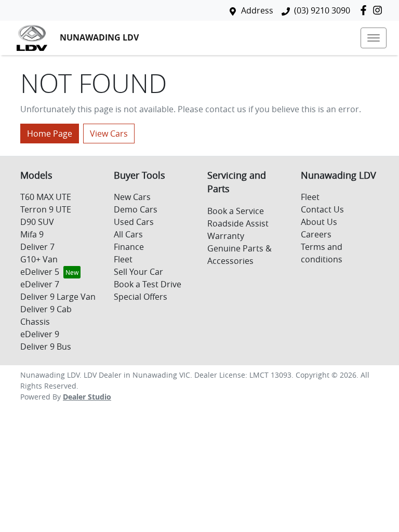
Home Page (49, 133)
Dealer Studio (87, 397)
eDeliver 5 (39, 271)
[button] (374, 38)
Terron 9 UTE (45, 209)
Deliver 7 (37, 246)
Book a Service (235, 211)
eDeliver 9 (39, 334)
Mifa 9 (32, 234)
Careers (316, 234)
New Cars (132, 197)
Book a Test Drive (147, 284)
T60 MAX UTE (45, 197)
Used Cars (134, 222)
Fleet (123, 259)
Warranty (225, 236)
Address (257, 10)
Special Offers (140, 296)
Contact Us (322, 209)
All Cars (128, 234)
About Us (319, 222)
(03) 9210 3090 (322, 10)
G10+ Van (39, 259)
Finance (129, 246)
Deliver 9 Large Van (58, 296)
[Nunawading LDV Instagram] (380, 10)
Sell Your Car (138, 271)
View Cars (109, 133)
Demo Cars (135, 209)
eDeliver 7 (39, 284)
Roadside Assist (238, 223)
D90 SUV (37, 222)
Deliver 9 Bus (45, 346)
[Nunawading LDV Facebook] (365, 10)
